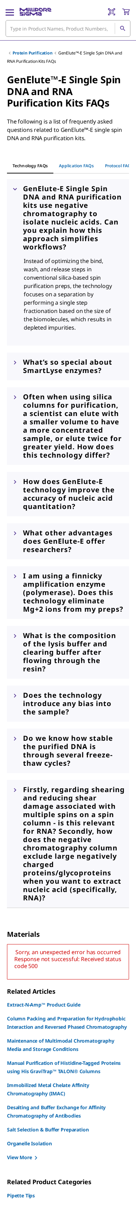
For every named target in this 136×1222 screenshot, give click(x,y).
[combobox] (68, 28)
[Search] (122, 28)
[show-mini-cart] (125, 11)
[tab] (30, 165)
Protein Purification (33, 53)
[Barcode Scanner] (111, 12)
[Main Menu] (10, 12)
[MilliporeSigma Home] (35, 12)
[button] (68, 218)
